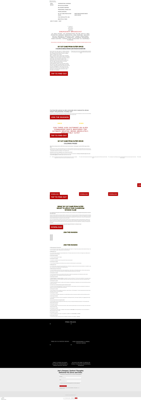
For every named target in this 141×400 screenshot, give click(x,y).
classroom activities (60, 278)
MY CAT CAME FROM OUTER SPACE (64, 14)
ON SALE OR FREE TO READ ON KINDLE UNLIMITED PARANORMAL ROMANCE (81, 364)
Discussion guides (53, 278)
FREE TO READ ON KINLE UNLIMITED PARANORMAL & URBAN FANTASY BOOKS (60, 364)
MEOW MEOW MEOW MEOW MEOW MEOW (81, 14)
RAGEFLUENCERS (62, 11)
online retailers (72, 309)
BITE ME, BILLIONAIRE (63, 5)
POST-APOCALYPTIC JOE (64, 17)
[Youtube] (71, 393)
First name (61, 376)
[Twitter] (70, 393)
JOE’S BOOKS (51, 4)
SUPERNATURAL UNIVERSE (64, 3)
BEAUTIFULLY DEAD (62, 19)
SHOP (60, 21)
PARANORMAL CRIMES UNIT (64, 9)
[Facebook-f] (69, 393)
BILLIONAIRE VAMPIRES (63, 7)
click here (78, 316)
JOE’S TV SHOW (54, 21)
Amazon (79, 313)
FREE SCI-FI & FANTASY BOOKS (60, 341)
